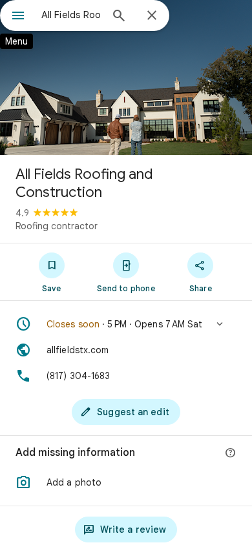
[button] (126, 324)
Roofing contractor (57, 226)
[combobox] (71, 15)
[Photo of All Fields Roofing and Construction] (126, 77)
